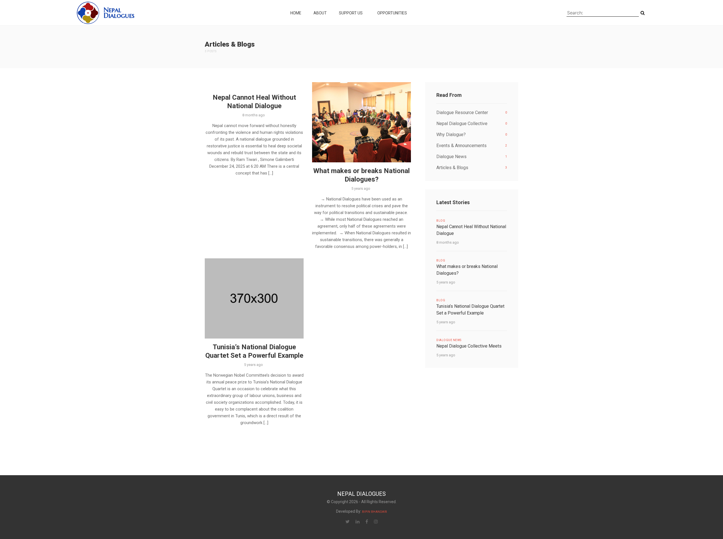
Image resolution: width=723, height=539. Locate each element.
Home (295, 13)
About (320, 13)
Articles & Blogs (471, 167)
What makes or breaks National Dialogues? (361, 175)
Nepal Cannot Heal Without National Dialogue (254, 101)
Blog (440, 220)
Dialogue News (471, 156)
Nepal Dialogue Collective (471, 123)
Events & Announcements (471, 145)
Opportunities (392, 13)
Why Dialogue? (471, 134)
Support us (351, 13)
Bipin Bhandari (374, 511)
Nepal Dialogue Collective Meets (469, 346)
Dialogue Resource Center (471, 112)
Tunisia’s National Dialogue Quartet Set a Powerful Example (254, 351)
